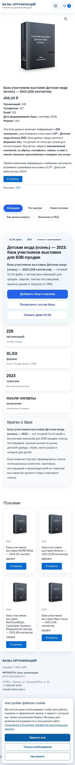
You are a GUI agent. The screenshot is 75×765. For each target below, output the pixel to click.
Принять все (37, 737)
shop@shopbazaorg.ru (13, 689)
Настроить (38, 756)
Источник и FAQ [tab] (48, 217)
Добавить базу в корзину (37, 294)
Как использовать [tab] (18, 217)
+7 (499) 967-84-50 (11, 685)
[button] (66, 19)
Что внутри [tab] (35, 208)
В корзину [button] (16, 566)
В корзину (13, 179)
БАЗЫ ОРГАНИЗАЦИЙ (19, 660)
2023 (18, 187)
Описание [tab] (13, 208)
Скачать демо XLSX (37, 314)
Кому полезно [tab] (59, 208)
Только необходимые (37, 747)
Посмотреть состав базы (37, 304)
